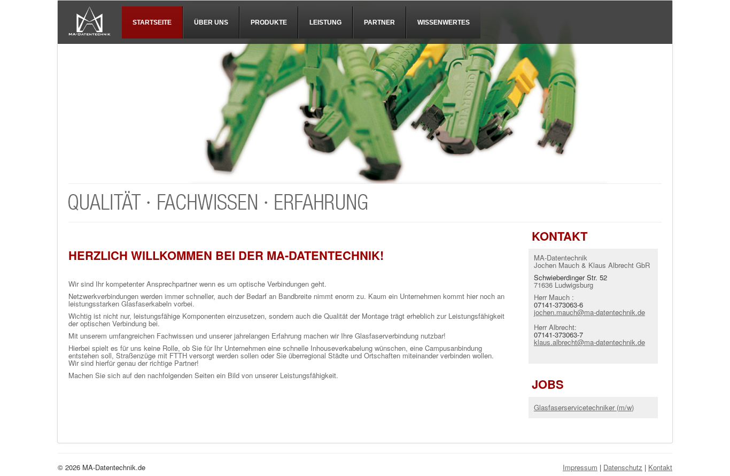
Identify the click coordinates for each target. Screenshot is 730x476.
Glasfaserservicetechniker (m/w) (584, 407)
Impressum (580, 467)
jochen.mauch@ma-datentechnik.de (589, 312)
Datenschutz (622, 467)
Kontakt (660, 467)
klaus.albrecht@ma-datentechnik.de (589, 342)
